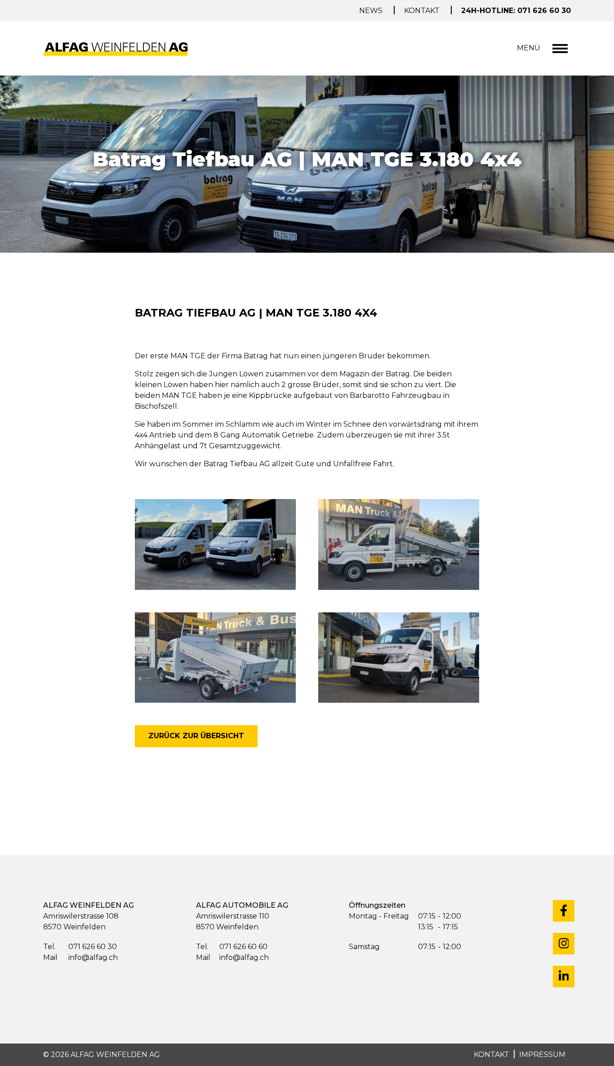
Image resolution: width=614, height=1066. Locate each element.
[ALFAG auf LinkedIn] (563, 976)
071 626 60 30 (80, 946)
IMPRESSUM (542, 1054)
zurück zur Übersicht (196, 735)
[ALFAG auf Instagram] (563, 943)
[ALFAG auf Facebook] (563, 911)
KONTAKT (491, 1054)
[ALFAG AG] (117, 48)
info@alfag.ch (80, 957)
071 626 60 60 (231, 946)
